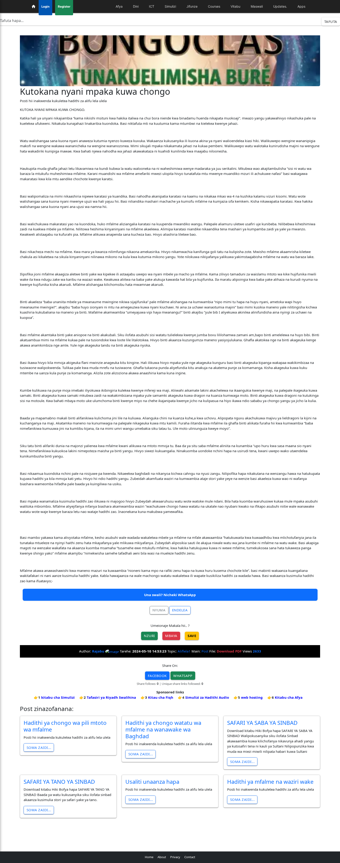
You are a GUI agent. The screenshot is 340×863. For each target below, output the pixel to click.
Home (149, 857)
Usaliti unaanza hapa (152, 781)
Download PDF (229, 651)
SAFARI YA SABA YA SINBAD (262, 722)
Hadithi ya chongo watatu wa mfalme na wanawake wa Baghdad (163, 729)
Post (204, 651)
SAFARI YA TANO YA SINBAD (59, 781)
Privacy (175, 857)
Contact (189, 857)
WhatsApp (182, 675)
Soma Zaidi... (39, 747)
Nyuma (159, 610)
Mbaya (171, 635)
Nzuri (149, 635)
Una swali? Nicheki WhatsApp (170, 594)
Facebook (157, 675)
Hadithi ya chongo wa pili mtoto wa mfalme (65, 726)
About (162, 857)
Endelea (180, 610)
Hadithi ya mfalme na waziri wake (270, 781)
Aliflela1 (184, 651)
